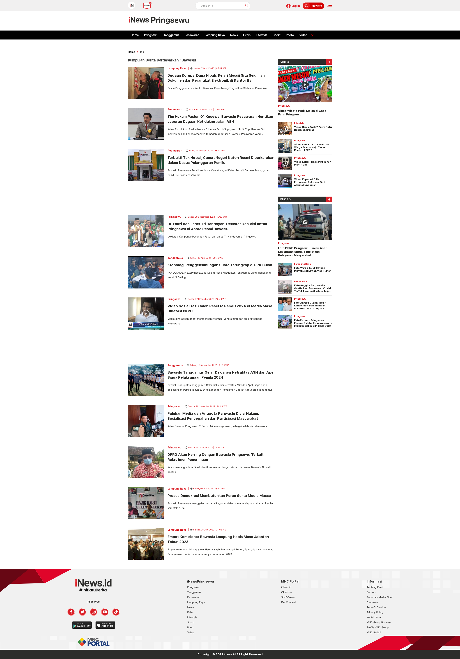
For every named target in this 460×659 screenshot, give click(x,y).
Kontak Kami (374, 617)
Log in (295, 6)
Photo (290, 35)
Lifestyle (261, 35)
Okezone (286, 592)
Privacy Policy (375, 612)
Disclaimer (373, 602)
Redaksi (371, 592)
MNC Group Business (379, 622)
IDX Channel (288, 602)
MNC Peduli (374, 632)
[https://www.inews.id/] (159, 21)
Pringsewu (151, 35)
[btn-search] (247, 5)
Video (303, 35)
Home (135, 35)
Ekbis (246, 35)
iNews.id (286, 587)
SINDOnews (288, 597)
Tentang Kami (375, 587)
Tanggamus (171, 35)
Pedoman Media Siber (380, 597)
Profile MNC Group (378, 627)
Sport (276, 35)
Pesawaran (192, 35)
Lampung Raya (215, 35)
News (234, 35)
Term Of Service (376, 607)
